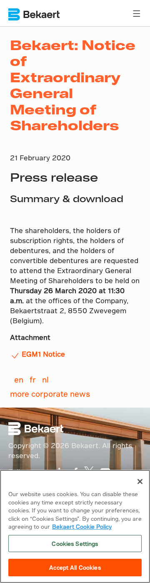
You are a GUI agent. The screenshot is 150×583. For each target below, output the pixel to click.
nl (45, 379)
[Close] (140, 481)
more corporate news (50, 393)
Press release (54, 177)
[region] (75, 526)
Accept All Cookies (74, 567)
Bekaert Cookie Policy (82, 526)
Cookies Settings (75, 543)
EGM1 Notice (43, 354)
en (18, 379)
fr (33, 379)
